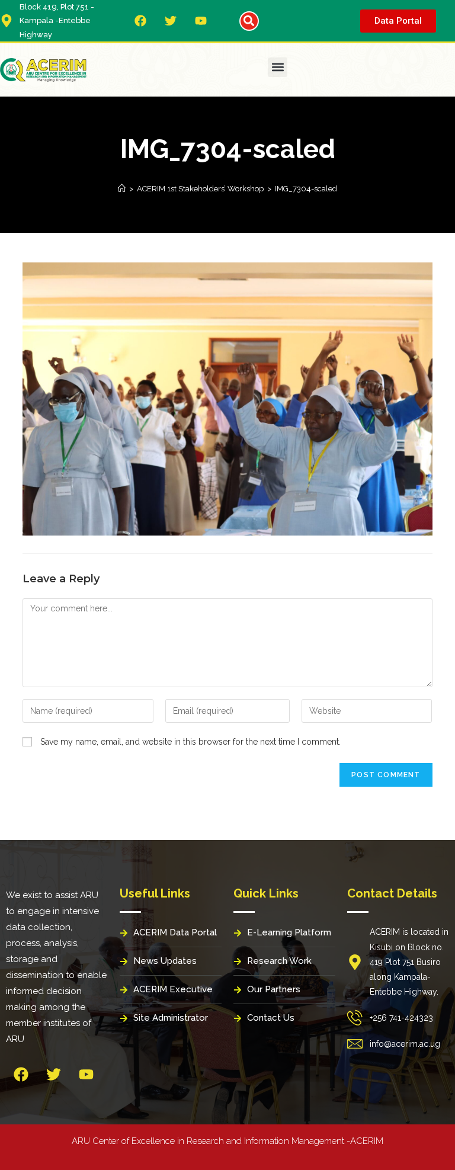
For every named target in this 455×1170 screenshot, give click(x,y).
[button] (249, 21)
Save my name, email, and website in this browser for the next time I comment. (190, 741)
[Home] (122, 188)
